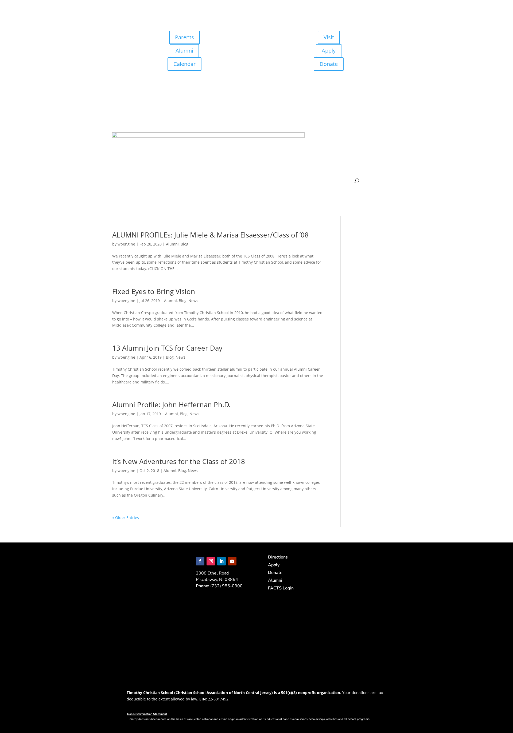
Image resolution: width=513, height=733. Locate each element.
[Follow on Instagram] (211, 561)
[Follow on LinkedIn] (221, 561)
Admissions (355, 143)
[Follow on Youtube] (232, 561)
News (193, 300)
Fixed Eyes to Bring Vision (153, 291)
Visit (329, 37)
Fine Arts (354, 165)
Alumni (184, 50)
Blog (184, 244)
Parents (184, 37)
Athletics (332, 165)
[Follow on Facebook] (200, 561)
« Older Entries (125, 517)
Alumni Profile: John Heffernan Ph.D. (171, 404)
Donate (329, 64)
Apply (329, 50)
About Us (331, 143)
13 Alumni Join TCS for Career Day (167, 348)
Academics (381, 143)
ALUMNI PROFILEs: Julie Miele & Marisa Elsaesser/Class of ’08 (210, 235)
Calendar (184, 64)
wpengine (126, 244)
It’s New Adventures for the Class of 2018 (179, 461)
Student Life (378, 165)
